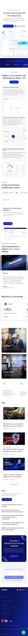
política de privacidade (17, 580)
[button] (14, 505)
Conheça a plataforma (8, 26)
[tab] (5, 192)
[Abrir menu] (25, 3)
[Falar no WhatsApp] (25, 630)
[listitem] (14, 418)
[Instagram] (23, 590)
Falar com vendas (14, 82)
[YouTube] (20, 590)
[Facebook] (25, 590)
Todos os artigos (14, 484)
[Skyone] (6, 2)
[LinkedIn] (17, 590)
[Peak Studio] (6, 633)
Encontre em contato (7, 499)
